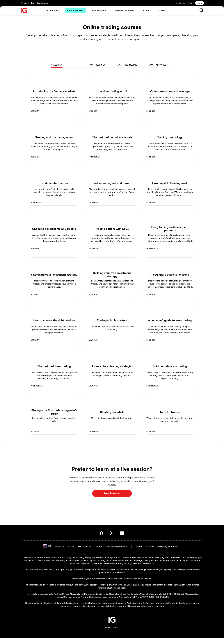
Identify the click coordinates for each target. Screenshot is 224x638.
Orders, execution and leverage (170, 91)
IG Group (139, 546)
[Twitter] (112, 533)
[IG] (24, 10)
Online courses (75, 10)
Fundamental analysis (54, 182)
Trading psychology (170, 137)
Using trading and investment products (169, 228)
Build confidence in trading (170, 366)
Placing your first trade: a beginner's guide (54, 412)
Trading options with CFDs (112, 228)
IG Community (84, 546)
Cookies (99, 546)
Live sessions (99, 10)
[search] (201, 10)
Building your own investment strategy (112, 274)
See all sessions (112, 493)
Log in (200, 3)
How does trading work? (112, 91)
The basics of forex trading (54, 366)
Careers (150, 546)
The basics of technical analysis (112, 137)
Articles (146, 10)
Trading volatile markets (112, 320)
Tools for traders (170, 411)
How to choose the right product (54, 320)
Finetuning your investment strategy (54, 274)
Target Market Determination (94, 563)
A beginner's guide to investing (170, 274)
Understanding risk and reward (112, 182)
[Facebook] (102, 533)
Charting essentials (112, 411)
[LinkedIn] (123, 533)
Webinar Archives (124, 10)
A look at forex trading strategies (112, 366)
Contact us (59, 546)
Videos (163, 10)
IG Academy (52, 10)
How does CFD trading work (170, 182)
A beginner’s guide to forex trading (170, 320)
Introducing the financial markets (54, 91)
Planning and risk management (54, 137)
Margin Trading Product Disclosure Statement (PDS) (160, 560)
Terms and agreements (117, 546)
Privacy (71, 546)
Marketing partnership (167, 546)
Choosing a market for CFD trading (54, 228)
